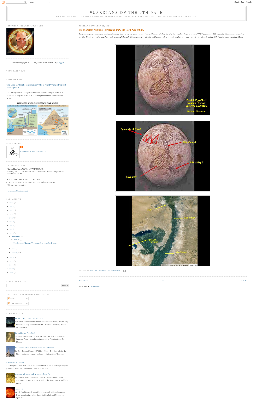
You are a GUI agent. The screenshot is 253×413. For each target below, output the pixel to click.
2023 (12, 206)
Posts (12, 298)
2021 (12, 214)
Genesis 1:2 (18, 388)
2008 (12, 272)
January (15, 252)
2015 (12, 229)
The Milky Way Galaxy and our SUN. (29, 318)
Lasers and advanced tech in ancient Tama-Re (32, 374)
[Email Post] (124, 271)
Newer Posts (83, 280)
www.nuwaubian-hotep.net (17, 190)
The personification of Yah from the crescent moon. (34, 347)
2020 (12, 218)
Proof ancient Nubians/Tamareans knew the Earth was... (35, 243)
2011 (12, 265)
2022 (12, 210)
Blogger (60, 62)
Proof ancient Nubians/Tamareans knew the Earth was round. (111, 29)
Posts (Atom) (95, 286)
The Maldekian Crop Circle (25, 333)
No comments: (115, 271)
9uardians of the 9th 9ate (126, 12)
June (14, 248)
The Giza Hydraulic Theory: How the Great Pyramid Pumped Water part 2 (36, 86)
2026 (12, 202)
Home (163, 280)
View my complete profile (33, 152)
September (16, 236)
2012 (12, 261)
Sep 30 (17, 239)
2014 (12, 233)
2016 (12, 225)
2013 (12, 257)
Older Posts (242, 280)
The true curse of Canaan (14, 362)
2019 (12, 221)
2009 (12, 268)
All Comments (16, 303)
